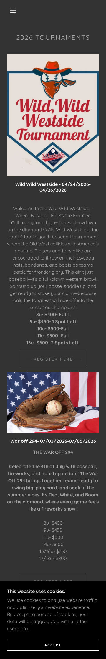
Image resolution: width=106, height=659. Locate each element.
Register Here (53, 359)
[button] (13, 10)
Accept (53, 645)
